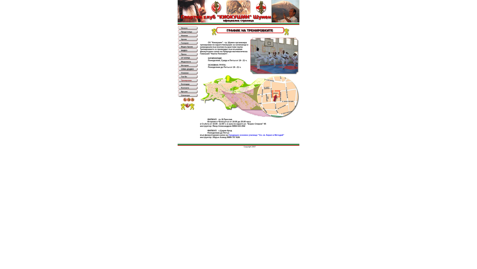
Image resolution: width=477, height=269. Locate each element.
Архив (184, 39)
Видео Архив (187, 47)
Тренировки (186, 80)
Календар (185, 84)
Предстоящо (186, 32)
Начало (184, 28)
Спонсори (185, 95)
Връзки (184, 92)
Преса (183, 54)
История (185, 65)
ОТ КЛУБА (185, 58)
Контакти (185, 88)
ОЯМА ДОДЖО (187, 69)
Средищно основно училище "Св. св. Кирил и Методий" (256, 135)
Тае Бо (184, 77)
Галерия (184, 43)
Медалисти (186, 62)
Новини (184, 35)
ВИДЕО (184, 50)
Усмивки (185, 73)
